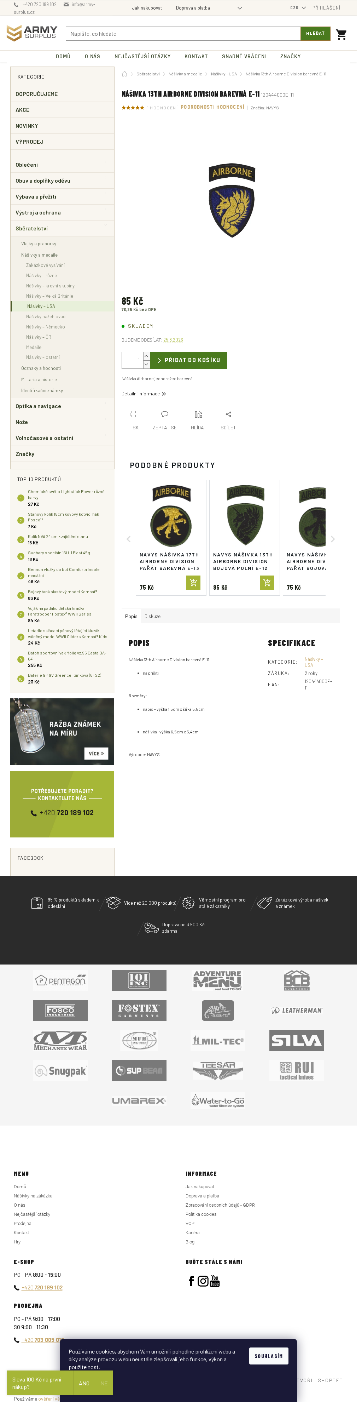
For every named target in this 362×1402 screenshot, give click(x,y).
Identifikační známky (42, 390)
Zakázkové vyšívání (45, 265)
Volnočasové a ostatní (45, 437)
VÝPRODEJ (30, 141)
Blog (190, 1241)
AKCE (22, 109)
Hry (17, 1241)
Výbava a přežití (36, 196)
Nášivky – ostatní (43, 357)
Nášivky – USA (41, 306)
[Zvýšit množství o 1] (146, 356)
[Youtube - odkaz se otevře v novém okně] (215, 1281)
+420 (42, 1287)
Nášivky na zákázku (33, 1195)
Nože (22, 421)
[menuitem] (63, 56)
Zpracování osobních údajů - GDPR (220, 1205)
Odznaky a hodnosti (41, 368)
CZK (295, 7)
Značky (25, 453)
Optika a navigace (38, 405)
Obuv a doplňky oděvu (43, 180)
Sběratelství (32, 228)
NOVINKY (27, 125)
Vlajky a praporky (38, 243)
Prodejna (22, 1223)
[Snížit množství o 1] (146, 364)
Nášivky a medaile (39, 255)
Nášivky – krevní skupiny (50, 285)
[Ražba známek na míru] (62, 731)
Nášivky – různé (41, 275)
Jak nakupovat (147, 8)
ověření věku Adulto (59, 1399)
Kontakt (21, 1232)
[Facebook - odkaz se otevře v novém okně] (191, 1281)
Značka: (265, 107)
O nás (19, 1205)
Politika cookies (201, 1214)
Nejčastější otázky (32, 1214)
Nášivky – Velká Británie (49, 296)
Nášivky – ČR (38, 337)
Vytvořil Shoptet (316, 1380)
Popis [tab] (131, 616)
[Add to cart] (193, 583)
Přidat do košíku (193, 360)
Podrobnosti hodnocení (213, 107)
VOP (190, 1223)
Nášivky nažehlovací (46, 316)
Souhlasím (269, 1355)
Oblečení (27, 164)
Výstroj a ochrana (38, 212)
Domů (20, 1186)
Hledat (315, 33)
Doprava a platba (193, 8)
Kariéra (193, 1232)
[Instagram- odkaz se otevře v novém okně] (203, 1281)
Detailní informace (141, 393)
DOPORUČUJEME (37, 93)
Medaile (33, 347)
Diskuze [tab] (152, 616)
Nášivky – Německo (45, 327)
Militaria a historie (39, 379)
